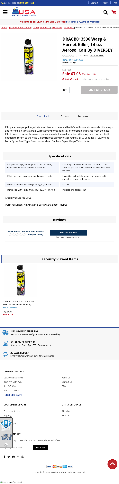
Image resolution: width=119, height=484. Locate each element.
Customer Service (12, 411)
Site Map (66, 411)
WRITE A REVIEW (68, 232)
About (105, 2)
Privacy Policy (10, 423)
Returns (7, 419)
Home (4, 27)
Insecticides (57, 27)
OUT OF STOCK (99, 90)
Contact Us (67, 381)
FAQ (115, 2)
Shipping (7, 415)
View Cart (66, 415)
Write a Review (97, 55)
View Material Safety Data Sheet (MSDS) (45, 204)
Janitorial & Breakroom (20, 27)
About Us (66, 377)
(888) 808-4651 (26, 2)
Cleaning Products (41, 27)
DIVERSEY (69, 27)
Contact (94, 2)
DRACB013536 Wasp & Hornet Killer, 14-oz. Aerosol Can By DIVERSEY (18, 303)
